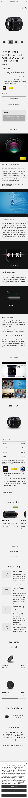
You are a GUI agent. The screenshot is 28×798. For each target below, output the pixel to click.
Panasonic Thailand (5, 5)
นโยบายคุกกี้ (21, 782)
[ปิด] (26, 763)
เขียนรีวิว (13, 557)
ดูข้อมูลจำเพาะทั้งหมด (7, 492)
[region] (14, 780)
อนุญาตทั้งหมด (14, 795)
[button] (4, 42)
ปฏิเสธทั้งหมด (14, 791)
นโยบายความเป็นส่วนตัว (6, 783)
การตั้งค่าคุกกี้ (14, 786)
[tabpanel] (14, 554)
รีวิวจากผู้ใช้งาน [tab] (14, 546)
